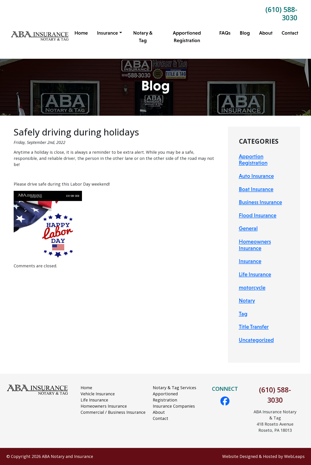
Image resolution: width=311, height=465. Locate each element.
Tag (243, 314)
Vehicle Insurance (98, 393)
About (266, 33)
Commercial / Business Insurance (113, 412)
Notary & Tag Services (174, 387)
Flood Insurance (257, 215)
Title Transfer (254, 327)
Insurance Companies (174, 406)
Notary (247, 300)
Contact (290, 33)
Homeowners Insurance (255, 244)
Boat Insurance (256, 189)
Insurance (250, 261)
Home (81, 33)
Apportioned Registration (187, 36)
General (248, 228)
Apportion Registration (253, 159)
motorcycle (252, 287)
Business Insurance (260, 202)
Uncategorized (256, 340)
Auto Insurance (256, 176)
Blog (245, 33)
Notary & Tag (143, 36)
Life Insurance (255, 274)
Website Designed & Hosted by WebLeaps (263, 456)
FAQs (225, 33)
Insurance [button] (107, 33)
